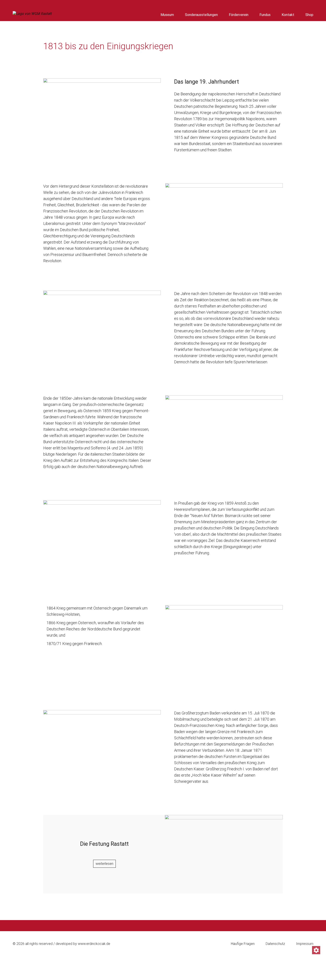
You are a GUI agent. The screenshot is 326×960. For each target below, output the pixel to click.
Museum (167, 15)
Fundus (265, 15)
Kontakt (288, 15)
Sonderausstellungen (201, 15)
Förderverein (238, 15)
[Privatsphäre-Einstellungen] (316, 950)
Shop (309, 15)
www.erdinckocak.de (94, 944)
